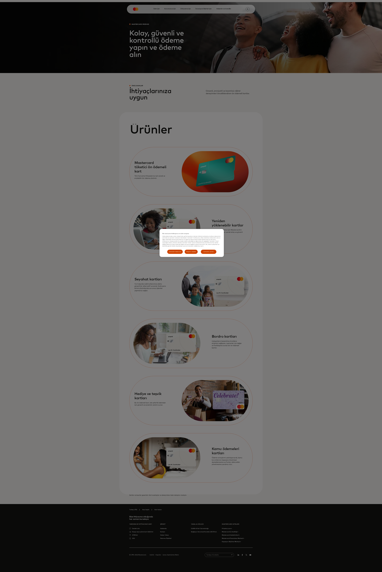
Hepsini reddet (191, 251)
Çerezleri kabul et (175, 251)
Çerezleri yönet (208, 251)
